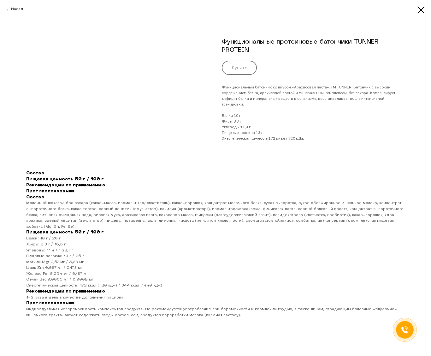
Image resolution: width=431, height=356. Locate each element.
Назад (17, 9)
